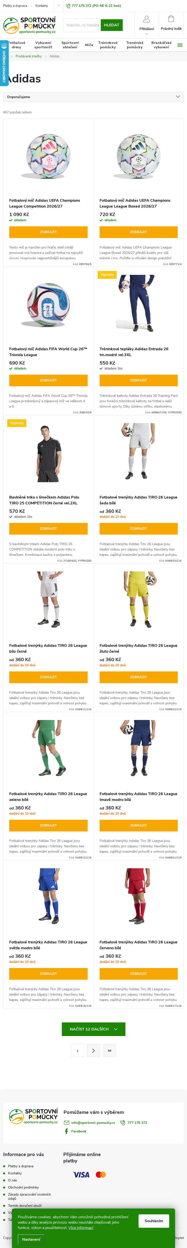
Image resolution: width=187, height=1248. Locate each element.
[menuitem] (16, 45)
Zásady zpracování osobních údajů (29, 1196)
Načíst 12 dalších (90, 1029)
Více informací (80, 1227)
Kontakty (42, 6)
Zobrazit (48, 232)
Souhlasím (154, 1221)
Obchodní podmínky (23, 1187)
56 (109, 1051)
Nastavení (31, 1239)
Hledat (111, 25)
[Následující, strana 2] (93, 1050)
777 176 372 (137, 1122)
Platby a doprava (15, 6)
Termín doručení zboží (24, 1205)
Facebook (78, 1131)
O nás (12, 1180)
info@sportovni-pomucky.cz (93, 1122)
